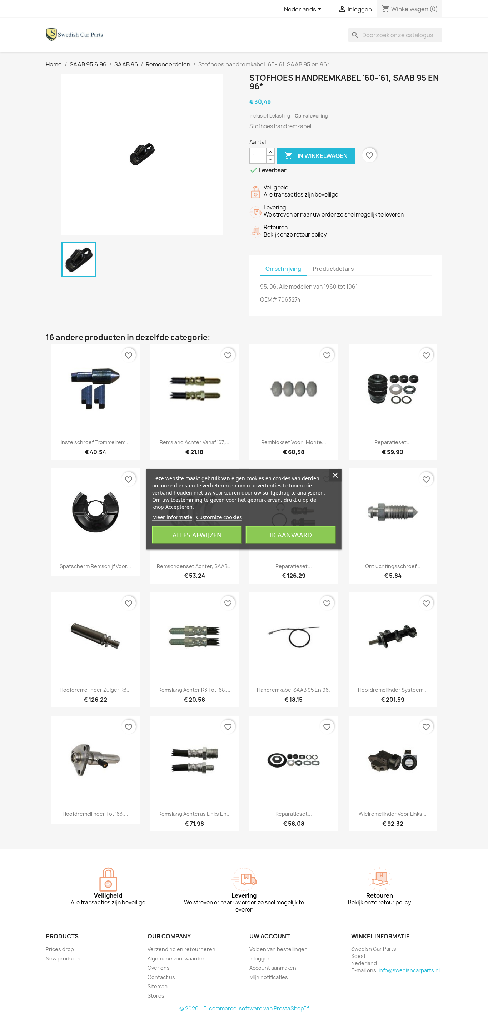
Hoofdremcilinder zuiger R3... (95, 689)
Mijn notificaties (268, 977)
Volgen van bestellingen (278, 949)
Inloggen (260, 958)
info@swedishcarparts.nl (409, 970)
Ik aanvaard (291, 534)
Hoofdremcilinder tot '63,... (95, 813)
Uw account (269, 936)
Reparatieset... (392, 442)
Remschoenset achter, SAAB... (194, 566)
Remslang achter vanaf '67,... (194, 442)
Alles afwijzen (197, 534)
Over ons (159, 967)
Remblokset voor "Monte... (293, 442)
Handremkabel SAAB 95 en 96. (293, 689)
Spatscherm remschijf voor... (95, 566)
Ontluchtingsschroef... (392, 566)
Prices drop (60, 949)
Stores (156, 995)
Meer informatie (172, 516)
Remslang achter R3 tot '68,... (194, 689)
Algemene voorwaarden (177, 958)
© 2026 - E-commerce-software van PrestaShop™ (244, 1008)
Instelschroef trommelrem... (95, 442)
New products (63, 958)
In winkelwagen (316, 155)
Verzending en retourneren (181, 949)
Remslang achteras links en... (194, 813)
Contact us (161, 977)
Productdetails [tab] (333, 269)
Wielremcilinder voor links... (393, 813)
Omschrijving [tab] (283, 269)
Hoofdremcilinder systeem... (393, 689)
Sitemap (158, 986)
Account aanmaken (272, 967)
